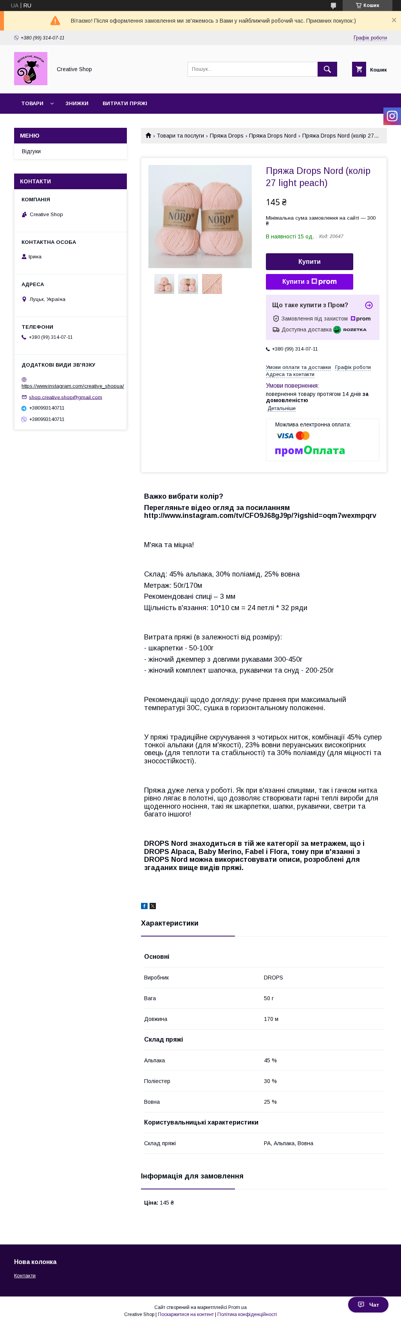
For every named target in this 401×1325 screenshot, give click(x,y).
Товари (32, 103)
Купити (309, 261)
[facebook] (144, 907)
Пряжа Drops (227, 135)
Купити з (295, 281)
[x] (153, 907)
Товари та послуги (180, 135)
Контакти (25, 1275)
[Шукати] (327, 69)
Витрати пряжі (125, 103)
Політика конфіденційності (247, 1314)
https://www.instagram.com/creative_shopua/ (73, 386)
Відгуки (31, 151)
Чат (374, 1305)
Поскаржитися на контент (186, 1314)
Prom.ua (237, 1307)
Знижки (77, 103)
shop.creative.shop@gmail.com (65, 397)
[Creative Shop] (30, 83)
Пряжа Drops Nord (272, 135)
